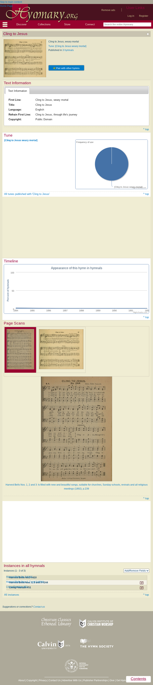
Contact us (39, 606)
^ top (146, 129)
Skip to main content (11, 2)
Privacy (43, 680)
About (21, 680)
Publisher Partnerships (95, 680)
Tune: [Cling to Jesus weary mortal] (67, 46)
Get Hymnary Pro (125, 680)
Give (112, 680)
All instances (11, 594)
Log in (131, 16)
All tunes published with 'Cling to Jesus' (27, 194)
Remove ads (108, 10)
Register (143, 16)
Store (67, 24)
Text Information (17, 90)
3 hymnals (68, 50)
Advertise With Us (71, 680)
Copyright (31, 680)
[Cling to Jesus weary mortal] (20, 140)
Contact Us (55, 680)
